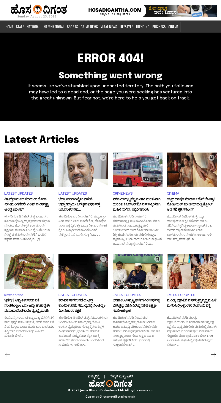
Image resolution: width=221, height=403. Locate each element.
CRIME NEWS (123, 193)
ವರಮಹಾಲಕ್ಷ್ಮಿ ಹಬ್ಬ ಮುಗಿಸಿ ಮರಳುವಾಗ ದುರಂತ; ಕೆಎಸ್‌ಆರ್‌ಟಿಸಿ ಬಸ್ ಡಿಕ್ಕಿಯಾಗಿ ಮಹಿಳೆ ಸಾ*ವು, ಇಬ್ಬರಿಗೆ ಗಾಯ (136, 204)
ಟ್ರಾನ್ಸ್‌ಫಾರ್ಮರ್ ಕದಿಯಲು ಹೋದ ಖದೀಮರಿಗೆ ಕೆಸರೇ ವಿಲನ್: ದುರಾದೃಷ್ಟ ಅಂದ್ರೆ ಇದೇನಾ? (26, 204)
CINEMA (173, 193)
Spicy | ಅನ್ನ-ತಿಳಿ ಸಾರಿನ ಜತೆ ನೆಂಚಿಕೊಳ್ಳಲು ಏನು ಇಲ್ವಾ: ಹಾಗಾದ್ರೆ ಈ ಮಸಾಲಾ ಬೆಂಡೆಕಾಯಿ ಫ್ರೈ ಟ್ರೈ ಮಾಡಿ (27, 305)
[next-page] (213, 354)
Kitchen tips (14, 295)
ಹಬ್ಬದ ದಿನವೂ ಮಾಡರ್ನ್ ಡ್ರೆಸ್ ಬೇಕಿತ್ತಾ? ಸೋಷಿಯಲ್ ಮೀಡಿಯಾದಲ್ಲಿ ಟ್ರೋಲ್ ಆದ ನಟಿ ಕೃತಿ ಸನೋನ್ (191, 204)
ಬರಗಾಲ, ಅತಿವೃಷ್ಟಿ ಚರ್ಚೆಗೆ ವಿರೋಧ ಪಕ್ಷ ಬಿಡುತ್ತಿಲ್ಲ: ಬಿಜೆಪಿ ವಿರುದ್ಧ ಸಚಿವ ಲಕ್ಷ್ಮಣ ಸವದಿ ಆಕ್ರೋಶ (136, 305)
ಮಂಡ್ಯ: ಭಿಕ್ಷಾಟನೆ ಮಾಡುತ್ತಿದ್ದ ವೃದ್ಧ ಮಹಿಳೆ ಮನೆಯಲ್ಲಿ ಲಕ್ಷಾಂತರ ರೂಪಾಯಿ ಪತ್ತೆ (191, 303)
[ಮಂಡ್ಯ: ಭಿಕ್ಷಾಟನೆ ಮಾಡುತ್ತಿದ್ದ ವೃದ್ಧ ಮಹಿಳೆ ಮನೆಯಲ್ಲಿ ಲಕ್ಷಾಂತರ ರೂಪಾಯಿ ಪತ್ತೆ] (192, 271)
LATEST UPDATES (18, 193)
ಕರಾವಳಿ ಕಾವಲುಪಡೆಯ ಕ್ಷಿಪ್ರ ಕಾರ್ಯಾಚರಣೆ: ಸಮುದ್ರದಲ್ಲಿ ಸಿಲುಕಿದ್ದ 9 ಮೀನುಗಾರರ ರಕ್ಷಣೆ (81, 305)
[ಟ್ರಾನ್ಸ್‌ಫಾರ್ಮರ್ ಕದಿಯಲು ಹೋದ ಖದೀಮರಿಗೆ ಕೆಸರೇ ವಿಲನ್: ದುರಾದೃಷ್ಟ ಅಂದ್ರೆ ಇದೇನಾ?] (29, 170)
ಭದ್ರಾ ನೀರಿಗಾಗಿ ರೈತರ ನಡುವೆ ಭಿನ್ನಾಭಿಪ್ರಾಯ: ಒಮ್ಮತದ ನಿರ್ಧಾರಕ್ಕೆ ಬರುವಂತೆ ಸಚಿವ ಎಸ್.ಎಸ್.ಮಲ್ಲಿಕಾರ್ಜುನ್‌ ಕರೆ (79, 204)
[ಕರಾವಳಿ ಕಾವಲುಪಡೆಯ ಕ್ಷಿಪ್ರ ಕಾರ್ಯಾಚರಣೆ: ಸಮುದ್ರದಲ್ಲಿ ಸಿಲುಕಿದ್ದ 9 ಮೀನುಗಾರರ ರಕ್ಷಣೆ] (83, 271)
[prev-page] (7, 354)
